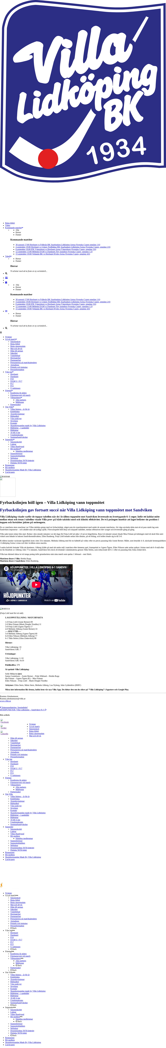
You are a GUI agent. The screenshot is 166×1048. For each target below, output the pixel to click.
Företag (8, 778)
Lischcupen (10, 859)
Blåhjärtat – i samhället (19, 815)
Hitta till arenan (16, 738)
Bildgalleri (14, 803)
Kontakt (13, 810)
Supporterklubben (17, 843)
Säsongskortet (16, 829)
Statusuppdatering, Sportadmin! (14, 707)
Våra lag (8, 759)
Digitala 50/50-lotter (18, 850)
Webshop (14, 845)
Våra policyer (16, 806)
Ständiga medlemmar (24, 838)
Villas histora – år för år (20, 796)
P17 (12, 771)
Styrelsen (14, 808)
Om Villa (9, 794)
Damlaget (14, 764)
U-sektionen (15, 775)
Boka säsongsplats (36, 733)
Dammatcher (15, 747)
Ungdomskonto (16, 822)
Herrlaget (14, 761)
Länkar (13, 831)
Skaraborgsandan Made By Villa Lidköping (23, 857)
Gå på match (34, 726)
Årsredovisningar (17, 801)
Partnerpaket (15, 792)
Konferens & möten (18, 780)
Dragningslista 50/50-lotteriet (22, 848)
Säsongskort (34, 729)
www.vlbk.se (5, 701)
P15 (12, 773)
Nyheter (32, 724)
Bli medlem (15, 836)
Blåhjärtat (14, 817)
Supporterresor (16, 841)
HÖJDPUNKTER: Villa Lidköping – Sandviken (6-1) (22, 710)
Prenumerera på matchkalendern (23, 750)
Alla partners (21, 787)
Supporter (9, 827)
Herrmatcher (15, 745)
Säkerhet (14, 740)
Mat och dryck (35, 736)
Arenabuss (14, 752)
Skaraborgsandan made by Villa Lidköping (28, 813)
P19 (12, 766)
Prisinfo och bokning (18, 754)
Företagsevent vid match (20, 782)
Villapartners (15, 785)
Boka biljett (34, 731)
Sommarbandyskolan (19, 824)
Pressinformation (17, 757)
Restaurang (9, 852)
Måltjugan (20, 789)
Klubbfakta (15, 799)
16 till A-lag (15, 820)
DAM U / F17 (16, 768)
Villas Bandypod (17, 834)
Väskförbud (15, 743)
